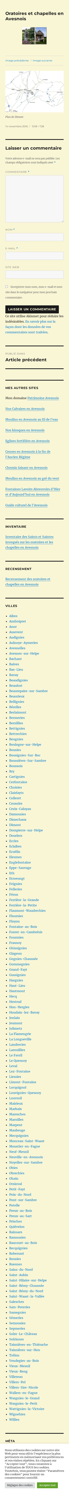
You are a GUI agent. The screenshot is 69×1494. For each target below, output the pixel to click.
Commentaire (17, 172)
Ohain (13, 1178)
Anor (13, 627)
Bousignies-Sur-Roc (24, 755)
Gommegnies (19, 964)
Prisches (15, 1221)
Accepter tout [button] (47, 1485)
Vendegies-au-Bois (24, 1361)
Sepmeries (17, 1328)
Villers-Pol (17, 1382)
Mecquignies (19, 1136)
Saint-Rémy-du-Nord (26, 1291)
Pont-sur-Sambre (23, 1200)
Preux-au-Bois (20, 1211)
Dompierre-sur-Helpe (26, 830)
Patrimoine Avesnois (43, 398)
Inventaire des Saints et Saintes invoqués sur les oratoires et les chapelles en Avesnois (29, 542)
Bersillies (16, 723)
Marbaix (15, 1109)
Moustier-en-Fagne (24, 1146)
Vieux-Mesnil (19, 1366)
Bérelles (15, 707)
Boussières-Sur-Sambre (27, 760)
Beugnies (16, 739)
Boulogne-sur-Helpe (25, 744)
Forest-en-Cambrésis (25, 932)
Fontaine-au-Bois (23, 927)
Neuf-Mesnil (19, 1152)
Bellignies (16, 702)
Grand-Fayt (18, 969)
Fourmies (16, 937)
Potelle (14, 1205)
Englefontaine (20, 862)
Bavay (13, 675)
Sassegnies (17, 1312)
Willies (14, 1419)
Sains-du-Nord (21, 1269)
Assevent (16, 632)
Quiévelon (17, 1227)
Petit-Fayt (17, 1189)
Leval (13, 1066)
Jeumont (15, 1023)
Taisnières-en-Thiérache (28, 1344)
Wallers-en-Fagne (23, 1393)
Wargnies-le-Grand (24, 1398)
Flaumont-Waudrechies (27, 911)
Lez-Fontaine (19, 1071)
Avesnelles (17, 648)
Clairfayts (16, 793)
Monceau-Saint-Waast (26, 1141)
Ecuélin (14, 852)
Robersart (16, 1253)
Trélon (14, 1355)
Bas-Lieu (16, 669)
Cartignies (17, 777)
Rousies (15, 1259)
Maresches (17, 1114)
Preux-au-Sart (20, 1216)
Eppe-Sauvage (20, 868)
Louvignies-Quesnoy (25, 1093)
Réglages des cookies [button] (20, 1485)
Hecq (13, 996)
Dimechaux (17, 819)
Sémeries (16, 1318)
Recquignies (18, 1248)
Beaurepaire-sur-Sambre (28, 691)
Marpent (15, 1125)
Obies (13, 1168)
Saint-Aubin (18, 1275)
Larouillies (17, 1050)
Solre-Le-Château (23, 1334)
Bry (11, 771)
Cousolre (15, 803)
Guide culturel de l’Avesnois (26, 505)
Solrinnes (16, 1339)
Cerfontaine (18, 782)
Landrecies (17, 1044)
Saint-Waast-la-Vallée (26, 1296)
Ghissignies (18, 948)
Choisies (15, 787)
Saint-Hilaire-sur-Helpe (28, 1280)
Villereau (16, 1377)
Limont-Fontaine (22, 1082)
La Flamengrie (20, 1034)
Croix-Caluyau (20, 809)
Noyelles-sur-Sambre (26, 1162)
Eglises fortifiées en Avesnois (27, 441)
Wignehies (17, 1414)
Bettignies (17, 728)
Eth (12, 873)
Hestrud (15, 1002)
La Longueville (20, 1039)
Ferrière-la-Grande (24, 900)
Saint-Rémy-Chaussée (26, 1286)
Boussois (16, 766)
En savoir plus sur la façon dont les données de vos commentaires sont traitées (30, 327)
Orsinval (15, 1184)
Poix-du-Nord (20, 1194)
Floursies (16, 916)
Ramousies (17, 1237)
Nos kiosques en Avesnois (24, 430)
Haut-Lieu (17, 986)
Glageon (15, 953)
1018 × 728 (38, 126)
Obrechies (16, 1173)
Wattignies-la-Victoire (26, 1409)
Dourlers (15, 836)
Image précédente (17, 60)
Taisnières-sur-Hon (24, 1350)
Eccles (13, 841)
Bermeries (17, 718)
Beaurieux (17, 696)
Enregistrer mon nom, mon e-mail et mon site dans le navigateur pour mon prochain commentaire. (33, 292)
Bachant (15, 659)
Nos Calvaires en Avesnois (25, 409)
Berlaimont (17, 712)
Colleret (15, 798)
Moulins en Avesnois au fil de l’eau (31, 419)
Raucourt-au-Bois (23, 1243)
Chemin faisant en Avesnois (26, 468)
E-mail (11, 248)
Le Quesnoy (18, 1061)
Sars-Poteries (19, 1307)
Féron (13, 894)
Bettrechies (18, 734)
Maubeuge (17, 1130)
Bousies (15, 750)
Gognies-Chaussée (23, 959)
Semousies (17, 1323)
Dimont (15, 825)
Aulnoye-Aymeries (23, 643)
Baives (14, 664)
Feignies (15, 884)
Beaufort (15, 685)
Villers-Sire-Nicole (23, 1387)
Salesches (16, 1302)
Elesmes (15, 857)
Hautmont (17, 991)
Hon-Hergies (19, 1007)
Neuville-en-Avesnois (26, 1157)
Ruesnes (15, 1264)
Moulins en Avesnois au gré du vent (32, 478)
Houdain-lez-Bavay (24, 1012)
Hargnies (16, 980)
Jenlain (14, 1018)
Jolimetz (15, 1028)
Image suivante (42, 60)
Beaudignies (18, 680)
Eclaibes (15, 846)
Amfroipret (17, 621)
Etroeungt (17, 878)
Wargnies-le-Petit (23, 1403)
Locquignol (17, 1087)
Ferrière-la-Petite (23, 905)
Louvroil (15, 1098)
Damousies (17, 814)
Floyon (14, 921)
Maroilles (16, 1119)
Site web (12, 267)
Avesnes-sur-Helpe (24, 653)
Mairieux (16, 1103)
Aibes (13, 616)
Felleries (15, 889)
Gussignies (17, 975)
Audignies (16, 637)
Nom (10, 229)
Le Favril (15, 1055)
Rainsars (15, 1232)
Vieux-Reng (18, 1371)
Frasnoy (15, 943)
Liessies (15, 1077)
